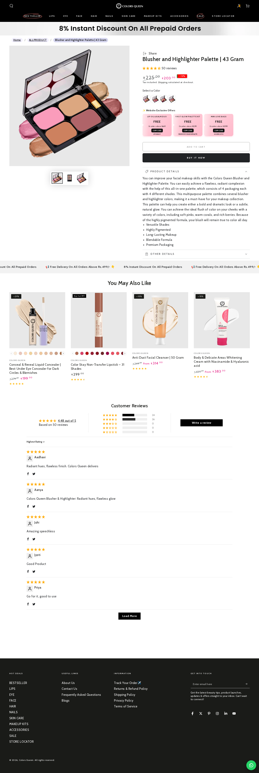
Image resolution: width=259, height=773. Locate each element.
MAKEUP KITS (19, 724)
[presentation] (63, 353)
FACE (13, 700)
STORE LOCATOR (21, 741)
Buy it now (196, 157)
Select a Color (151, 90)
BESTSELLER (18, 683)
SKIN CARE (16, 718)
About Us (68, 683)
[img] (36, 452)
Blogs (65, 700)
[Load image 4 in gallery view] (57, 178)
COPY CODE (157, 130)
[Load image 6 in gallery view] (81, 178)
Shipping (163, 82)
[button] (11, 6)
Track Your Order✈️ (127, 683)
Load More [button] (129, 616)
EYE (12, 694)
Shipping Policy (124, 694)
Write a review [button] (201, 422)
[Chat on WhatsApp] (251, 765)
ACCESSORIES (19, 730)
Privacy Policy (123, 700)
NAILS (13, 712)
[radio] (172, 99)
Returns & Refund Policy (131, 688)
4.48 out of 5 (67, 420)
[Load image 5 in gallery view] (69, 178)
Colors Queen (26, 760)
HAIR (12, 706)
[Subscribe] (247, 684)
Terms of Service (125, 706)
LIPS (12, 688)
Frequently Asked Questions (81, 694)
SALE (13, 736)
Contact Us (69, 688)
